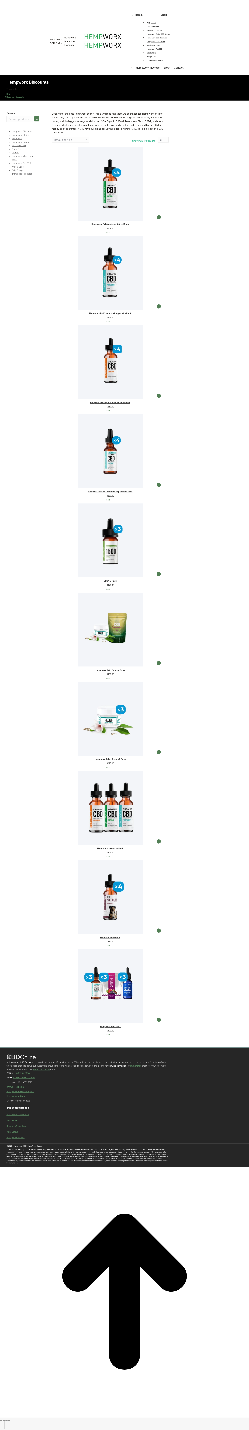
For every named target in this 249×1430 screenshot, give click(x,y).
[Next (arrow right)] (4, 1425)
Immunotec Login (15, 1087)
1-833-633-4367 (50, 2)
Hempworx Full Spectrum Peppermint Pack (110, 313)
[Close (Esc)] (1, 1420)
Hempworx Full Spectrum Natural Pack (110, 224)
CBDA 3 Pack (110, 581)
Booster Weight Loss (16, 1126)
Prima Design (37, 1146)
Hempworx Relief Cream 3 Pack (110, 759)
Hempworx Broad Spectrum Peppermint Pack (110, 491)
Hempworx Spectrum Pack (110, 848)
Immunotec (135, 1065)
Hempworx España (15, 1137)
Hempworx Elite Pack (110, 1026)
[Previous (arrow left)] (1, 1425)
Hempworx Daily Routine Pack (110, 670)
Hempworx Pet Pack (110, 937)
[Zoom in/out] (9, 1420)
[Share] (4, 1420)
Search (10, 113)
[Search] (36, 118)
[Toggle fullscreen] (6, 1420)
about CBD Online (41, 1069)
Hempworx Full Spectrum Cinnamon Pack (110, 402)
